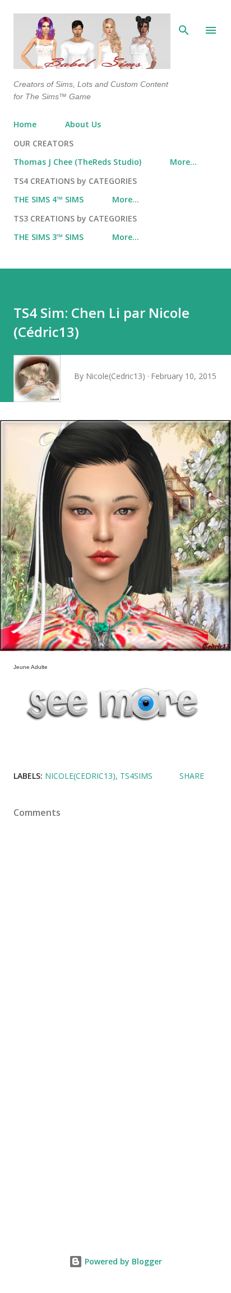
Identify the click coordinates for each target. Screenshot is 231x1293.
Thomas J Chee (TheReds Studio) (77, 161)
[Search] (184, 20)
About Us (83, 124)
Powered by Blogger (122, 1261)
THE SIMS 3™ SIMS (48, 237)
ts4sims (136, 775)
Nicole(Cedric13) (80, 775)
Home (24, 124)
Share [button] (191, 775)
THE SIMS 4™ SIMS (48, 199)
